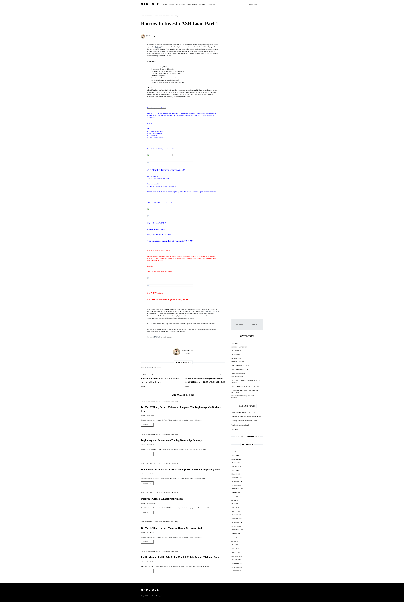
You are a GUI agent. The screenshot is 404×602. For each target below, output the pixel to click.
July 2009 (234, 496)
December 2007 (236, 563)
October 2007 (236, 571)
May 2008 (234, 545)
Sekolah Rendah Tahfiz (240, 369)
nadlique (148, 35)
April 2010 (235, 470)
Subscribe (253, 4)
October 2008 (236, 526)
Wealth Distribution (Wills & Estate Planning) (244, 391)
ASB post (158, 47)
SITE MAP (156, 337)
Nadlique (150, 4)
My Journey (235, 354)
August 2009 (235, 492)
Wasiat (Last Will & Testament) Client (244, 421)
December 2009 (236, 477)
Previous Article (148, 374)
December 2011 (236, 459)
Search (254, 324)
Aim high (234, 429)
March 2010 (235, 474)
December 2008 (236, 519)
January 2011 (236, 466)
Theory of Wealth (238, 373)
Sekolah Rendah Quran (240, 365)
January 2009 (236, 515)
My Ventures (236, 358)
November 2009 (236, 481)
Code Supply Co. (159, 596)
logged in (149, 367)
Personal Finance (238, 362)
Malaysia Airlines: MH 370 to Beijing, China (246, 416)
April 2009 (235, 507)
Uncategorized (237, 377)
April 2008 (235, 548)
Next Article (219, 374)
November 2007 (236, 567)
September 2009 (237, 489)
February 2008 (236, 556)
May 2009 (234, 504)
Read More (147, 424)
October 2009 (236, 485)
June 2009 (234, 500)
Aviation (234, 343)
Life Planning (236, 350)
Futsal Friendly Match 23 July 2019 (243, 412)
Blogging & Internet (239, 347)
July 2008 (234, 537)
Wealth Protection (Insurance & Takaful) (243, 397)
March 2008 (235, 552)
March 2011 (235, 463)
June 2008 (234, 541)
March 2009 (235, 511)
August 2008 (235, 533)
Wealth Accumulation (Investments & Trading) (159, 16)
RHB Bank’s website (211, 311)
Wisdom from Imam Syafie (240, 425)
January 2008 (236, 560)
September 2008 (237, 530)
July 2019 (234, 451)
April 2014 (235, 455)
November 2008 (236, 522)
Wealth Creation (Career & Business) (245, 386)
